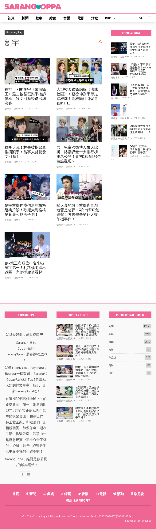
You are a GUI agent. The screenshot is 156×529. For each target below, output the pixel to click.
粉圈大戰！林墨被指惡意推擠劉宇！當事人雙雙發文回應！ (25, 152)
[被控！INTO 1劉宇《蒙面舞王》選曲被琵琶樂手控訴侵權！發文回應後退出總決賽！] (27, 71)
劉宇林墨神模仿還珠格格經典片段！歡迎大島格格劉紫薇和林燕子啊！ (25, 210)
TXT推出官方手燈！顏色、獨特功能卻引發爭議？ (140, 149)
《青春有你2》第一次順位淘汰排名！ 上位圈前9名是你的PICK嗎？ (140, 89)
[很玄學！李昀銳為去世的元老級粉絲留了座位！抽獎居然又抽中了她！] (65, 413)
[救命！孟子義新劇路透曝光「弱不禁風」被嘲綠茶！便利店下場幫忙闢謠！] (65, 371)
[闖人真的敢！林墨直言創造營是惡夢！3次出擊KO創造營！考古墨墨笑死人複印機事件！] (79, 187)
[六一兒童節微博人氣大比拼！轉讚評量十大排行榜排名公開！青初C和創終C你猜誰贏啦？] (79, 129)
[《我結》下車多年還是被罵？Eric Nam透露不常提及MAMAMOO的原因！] (119, 69)
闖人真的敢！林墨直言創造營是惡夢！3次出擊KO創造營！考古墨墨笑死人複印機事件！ (78, 212)
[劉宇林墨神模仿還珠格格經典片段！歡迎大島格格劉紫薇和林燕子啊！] (27, 187)
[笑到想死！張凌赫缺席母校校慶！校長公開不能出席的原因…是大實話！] (65, 392)
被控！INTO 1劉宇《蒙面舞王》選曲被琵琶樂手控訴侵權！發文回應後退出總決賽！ (25, 96)
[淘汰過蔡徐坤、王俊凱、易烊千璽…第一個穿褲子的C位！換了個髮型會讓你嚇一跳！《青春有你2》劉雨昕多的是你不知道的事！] (119, 110)
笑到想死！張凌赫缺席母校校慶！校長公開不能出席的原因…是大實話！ (87, 392)
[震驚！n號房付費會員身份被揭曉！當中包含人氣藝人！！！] (119, 48)
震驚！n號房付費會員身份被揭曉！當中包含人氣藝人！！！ (140, 48)
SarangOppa (144, 520)
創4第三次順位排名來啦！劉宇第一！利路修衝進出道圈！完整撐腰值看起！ (26, 267)
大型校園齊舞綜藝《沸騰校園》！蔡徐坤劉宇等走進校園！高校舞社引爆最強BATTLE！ (77, 96)
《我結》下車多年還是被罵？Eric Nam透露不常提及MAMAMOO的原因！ (140, 69)
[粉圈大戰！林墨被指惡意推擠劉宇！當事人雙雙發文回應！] (27, 129)
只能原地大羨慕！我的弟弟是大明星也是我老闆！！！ (140, 129)
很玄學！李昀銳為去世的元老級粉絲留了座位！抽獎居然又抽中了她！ (87, 412)
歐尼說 (112, 357)
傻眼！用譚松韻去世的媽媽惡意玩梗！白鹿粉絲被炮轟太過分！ (87, 350)
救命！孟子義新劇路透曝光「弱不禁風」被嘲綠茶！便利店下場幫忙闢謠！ (87, 371)
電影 (80, 18)
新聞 (24, 18)
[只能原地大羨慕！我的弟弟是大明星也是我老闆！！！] (119, 130)
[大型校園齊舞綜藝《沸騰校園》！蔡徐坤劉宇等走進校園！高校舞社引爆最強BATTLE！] (79, 71)
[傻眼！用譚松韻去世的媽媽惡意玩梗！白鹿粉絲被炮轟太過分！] (65, 351)
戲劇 (39, 18)
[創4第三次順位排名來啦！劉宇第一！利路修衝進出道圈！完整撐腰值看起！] (27, 245)
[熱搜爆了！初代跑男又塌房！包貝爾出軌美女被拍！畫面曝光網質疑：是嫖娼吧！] (65, 330)
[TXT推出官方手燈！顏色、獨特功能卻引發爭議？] (119, 151)
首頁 (11, 18)
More (108, 18)
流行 (111, 373)
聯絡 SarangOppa (78, 500)
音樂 (66, 18)
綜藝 (52, 18)
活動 (94, 18)
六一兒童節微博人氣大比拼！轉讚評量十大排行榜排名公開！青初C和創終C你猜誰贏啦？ (79, 154)
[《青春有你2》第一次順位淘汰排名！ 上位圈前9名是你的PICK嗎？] (119, 89)
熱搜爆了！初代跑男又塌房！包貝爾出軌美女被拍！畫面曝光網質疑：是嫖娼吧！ (87, 330)
